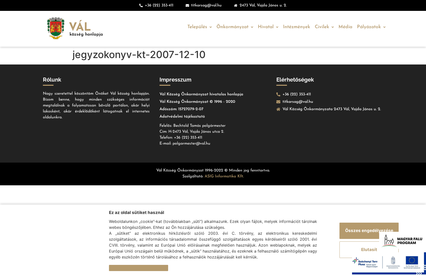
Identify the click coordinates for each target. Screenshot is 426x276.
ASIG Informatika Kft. (224, 176)
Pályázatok (369, 27)
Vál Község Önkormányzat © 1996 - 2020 (197, 102)
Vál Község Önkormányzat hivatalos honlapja (201, 94)
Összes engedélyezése (369, 230)
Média (345, 27)
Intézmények (296, 27)
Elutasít (369, 249)
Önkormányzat (232, 27)
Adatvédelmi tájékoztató (182, 117)
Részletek (119, 267)
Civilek (322, 27)
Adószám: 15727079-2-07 (181, 109)
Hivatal (266, 27)
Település (197, 27)
